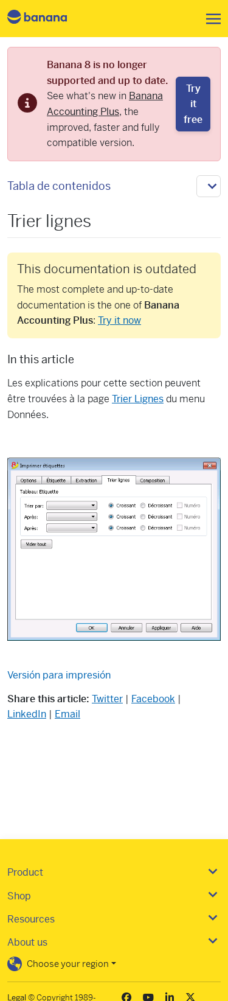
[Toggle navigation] (210, 19)
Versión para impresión (59, 675)
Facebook (153, 698)
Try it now (119, 320)
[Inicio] (47, 18)
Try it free (193, 104)
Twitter (107, 698)
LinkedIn (26, 714)
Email (67, 714)
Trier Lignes (138, 398)
